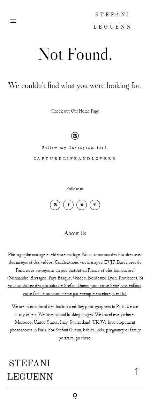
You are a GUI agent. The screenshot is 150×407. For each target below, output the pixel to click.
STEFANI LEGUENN (113, 20)
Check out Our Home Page (75, 111)
